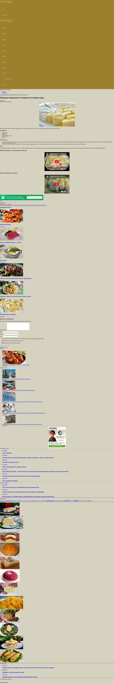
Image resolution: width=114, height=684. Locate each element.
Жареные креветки (5, 224)
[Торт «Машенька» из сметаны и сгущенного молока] (10, 542)
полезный (44, 500)
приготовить (50, 500)
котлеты (26, 500)
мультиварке (34, 500)
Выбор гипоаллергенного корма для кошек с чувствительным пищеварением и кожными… (22, 424)
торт (91, 500)
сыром (88, 500)
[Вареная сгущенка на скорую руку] (10, 555)
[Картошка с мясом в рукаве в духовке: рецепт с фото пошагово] (11, 294)
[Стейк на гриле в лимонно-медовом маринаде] (10, 622)
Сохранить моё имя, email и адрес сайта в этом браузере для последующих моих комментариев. (22, 338)
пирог (41, 500)
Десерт (3, 56)
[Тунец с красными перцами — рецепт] (11, 240)
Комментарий (3, 329)
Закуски (4, 61)
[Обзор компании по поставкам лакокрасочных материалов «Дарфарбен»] (8, 389)
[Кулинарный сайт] (6, 2)
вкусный (8, 500)
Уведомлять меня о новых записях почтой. (10, 342)
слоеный (83, 500)
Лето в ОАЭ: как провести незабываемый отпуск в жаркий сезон (16, 379)
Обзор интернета (8, 78)
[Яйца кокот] (11, 258)
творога (16, 202)
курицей (29, 500)
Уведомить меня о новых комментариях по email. (12, 340)
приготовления (57, 500)
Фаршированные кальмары (8, 314)
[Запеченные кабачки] (11, 662)
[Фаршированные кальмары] (11, 311)
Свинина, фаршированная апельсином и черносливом (15, 278)
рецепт (67, 500)
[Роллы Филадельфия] (10, 515)
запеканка (23, 500)
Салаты (4, 45)
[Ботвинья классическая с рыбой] (9, 635)
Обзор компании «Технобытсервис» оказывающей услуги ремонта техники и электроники (22, 401)
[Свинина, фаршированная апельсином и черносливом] (11, 276)
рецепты (71, 500)
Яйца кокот (3, 260)
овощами (38, 500)
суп (85, 500)
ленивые (6, 202)
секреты (79, 500)
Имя (1, 332)
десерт (16, 500)
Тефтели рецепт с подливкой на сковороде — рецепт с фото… (16, 364)
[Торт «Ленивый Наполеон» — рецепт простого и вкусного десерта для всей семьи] (11, 528)
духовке (20, 500)
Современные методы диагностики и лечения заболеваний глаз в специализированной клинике (23, 413)
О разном (4, 73)
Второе (4, 39)
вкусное (1, 500)
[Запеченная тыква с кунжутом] (11, 608)
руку (9, 202)
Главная (2, 94)
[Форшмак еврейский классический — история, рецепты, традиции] (10, 568)
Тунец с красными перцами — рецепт (10, 242)
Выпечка (4, 50)
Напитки (4, 67)
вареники (2, 202)
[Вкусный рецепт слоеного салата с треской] (11, 648)
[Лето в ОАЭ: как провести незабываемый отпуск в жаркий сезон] (8, 377)
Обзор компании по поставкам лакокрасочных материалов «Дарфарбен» (18, 390)
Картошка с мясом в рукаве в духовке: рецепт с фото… (16, 296)
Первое (4, 33)
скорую (12, 202)
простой (63, 500)
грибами (13, 500)
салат (76, 500)
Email (1, 334)
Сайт (1, 336)
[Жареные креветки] (11, 222)
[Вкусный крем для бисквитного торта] (8, 595)
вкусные (4, 500)
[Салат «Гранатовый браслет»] (10, 582)
